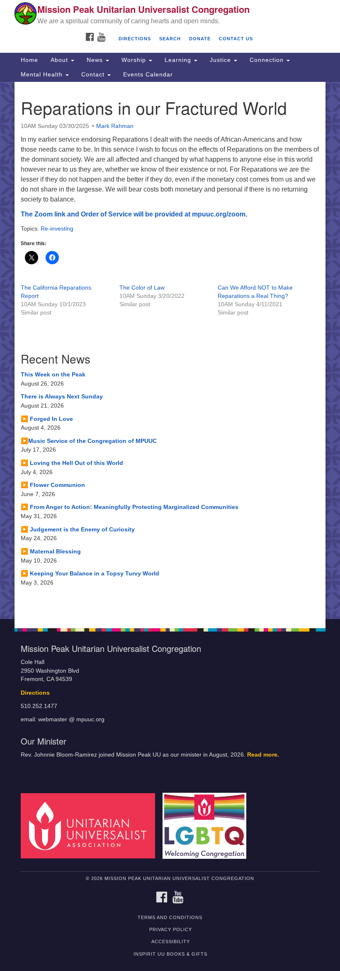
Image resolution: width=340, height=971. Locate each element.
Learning (179, 60)
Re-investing (57, 228)
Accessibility (170, 941)
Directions (135, 38)
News (96, 60)
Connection (268, 60)
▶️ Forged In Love (47, 418)
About (60, 60)
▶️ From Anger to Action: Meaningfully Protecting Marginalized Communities (129, 507)
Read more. (263, 755)
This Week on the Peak (53, 374)
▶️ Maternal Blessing (51, 551)
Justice (221, 60)
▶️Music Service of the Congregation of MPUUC (89, 441)
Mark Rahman (115, 126)
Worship (134, 60)
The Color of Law (142, 287)
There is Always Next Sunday (62, 396)
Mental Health (43, 74)
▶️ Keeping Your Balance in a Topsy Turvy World (90, 573)
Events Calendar (148, 74)
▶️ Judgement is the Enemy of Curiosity (78, 529)
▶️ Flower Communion (53, 485)
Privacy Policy (170, 929)
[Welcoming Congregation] (207, 825)
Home (29, 60)
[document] (170, 350)
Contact (94, 74)
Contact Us (236, 38)
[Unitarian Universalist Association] (91, 825)
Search (170, 38)
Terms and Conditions (170, 917)
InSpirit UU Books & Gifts (170, 953)
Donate (200, 38)
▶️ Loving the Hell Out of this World (72, 463)
